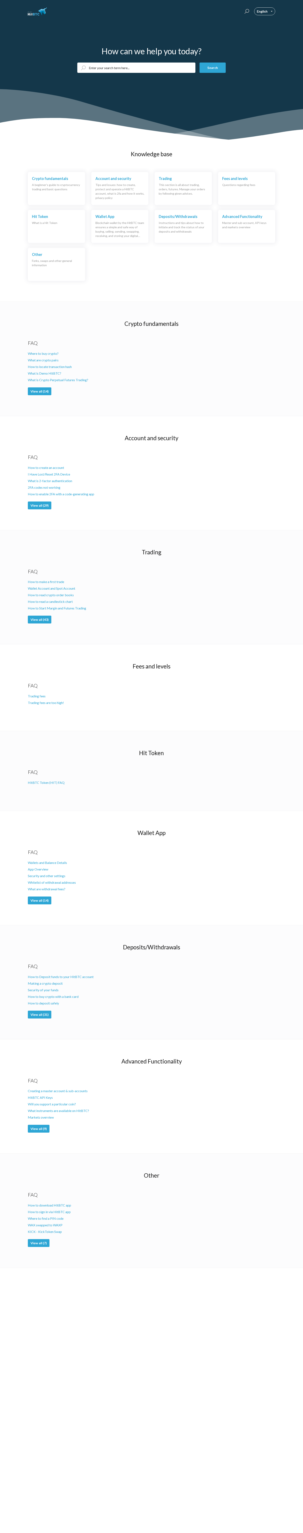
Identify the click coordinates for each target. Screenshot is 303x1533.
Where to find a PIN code (45, 1218)
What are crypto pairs (43, 360)
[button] (246, 11)
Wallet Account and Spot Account (51, 588)
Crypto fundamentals (151, 323)
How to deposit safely (43, 1003)
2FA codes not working (44, 487)
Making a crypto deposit (45, 983)
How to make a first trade (46, 582)
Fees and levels (151, 666)
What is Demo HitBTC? (44, 373)
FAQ (33, 343)
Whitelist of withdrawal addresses (52, 882)
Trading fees (37, 696)
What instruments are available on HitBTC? (58, 1111)
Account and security (151, 437)
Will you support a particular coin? (52, 1104)
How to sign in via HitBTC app (49, 1212)
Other (151, 1175)
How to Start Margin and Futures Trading (57, 608)
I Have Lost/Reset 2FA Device (49, 474)
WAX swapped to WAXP (45, 1225)
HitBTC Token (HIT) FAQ (46, 782)
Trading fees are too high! (46, 703)
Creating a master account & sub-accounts (58, 1091)
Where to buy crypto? (43, 353)
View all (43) (40, 619)
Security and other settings (46, 876)
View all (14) (40, 391)
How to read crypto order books (51, 595)
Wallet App (151, 832)
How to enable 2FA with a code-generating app (61, 494)
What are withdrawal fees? (46, 889)
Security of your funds (43, 990)
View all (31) (40, 1014)
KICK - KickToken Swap (45, 1232)
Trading (151, 552)
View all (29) (40, 505)
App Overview (38, 869)
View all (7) (39, 1243)
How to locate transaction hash (50, 367)
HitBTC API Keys (40, 1097)
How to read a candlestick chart (50, 601)
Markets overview (41, 1117)
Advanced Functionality (151, 1061)
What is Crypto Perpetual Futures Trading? (58, 380)
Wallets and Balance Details (47, 863)
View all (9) (39, 1129)
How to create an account (46, 468)
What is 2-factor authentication (50, 481)
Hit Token (151, 752)
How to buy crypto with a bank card (53, 996)
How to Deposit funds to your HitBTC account (61, 977)
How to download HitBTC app (49, 1205)
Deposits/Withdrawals (151, 947)
